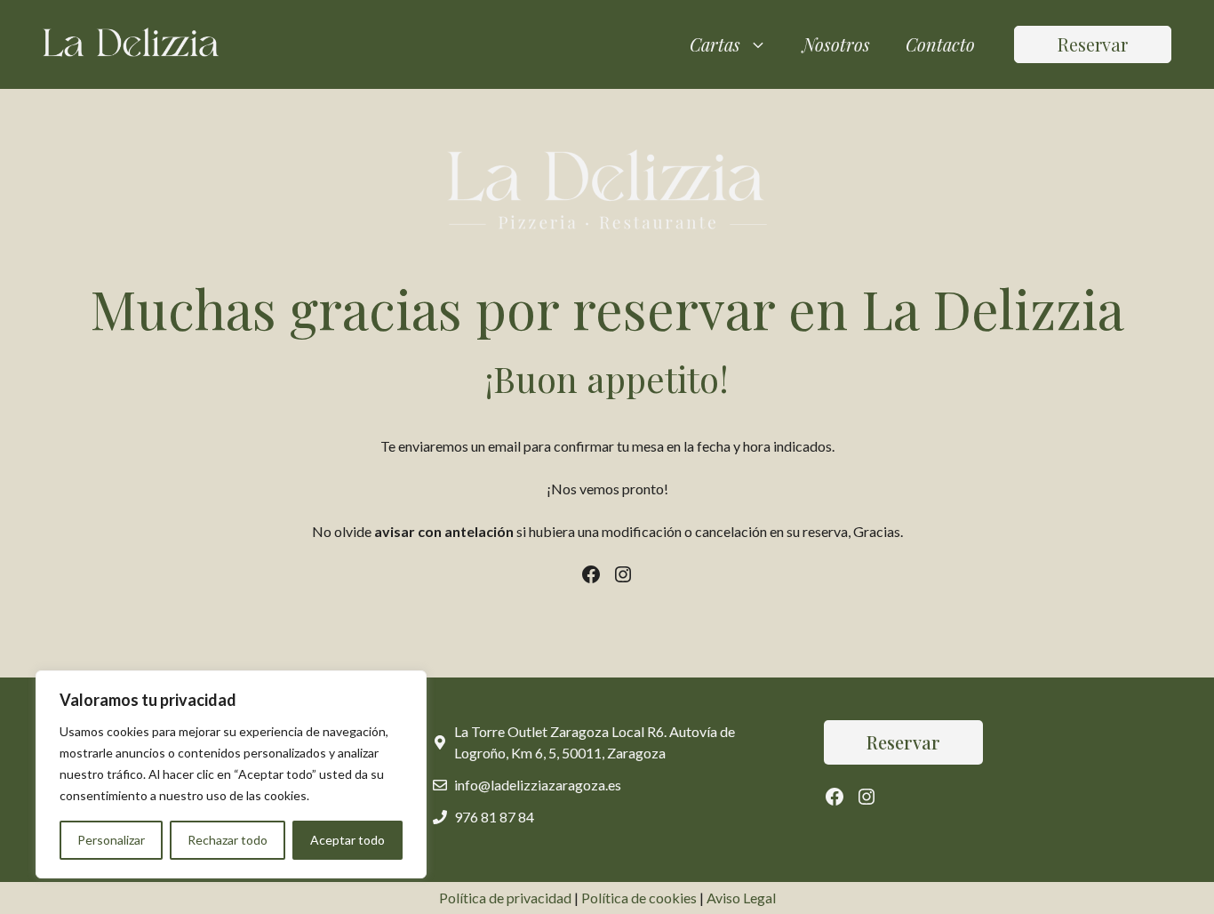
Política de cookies (639, 897)
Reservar (1093, 44)
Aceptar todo (347, 839)
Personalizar (111, 839)
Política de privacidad (505, 897)
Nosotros (836, 44)
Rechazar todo (228, 839)
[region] (231, 774)
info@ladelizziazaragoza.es (537, 784)
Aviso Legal (741, 897)
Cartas (715, 44)
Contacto (940, 44)
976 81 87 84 (494, 816)
